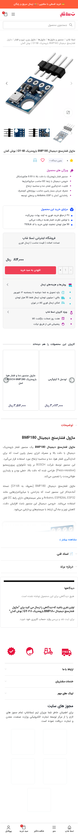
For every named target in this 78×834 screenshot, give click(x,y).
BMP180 (29, 438)
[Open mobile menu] (13, 14)
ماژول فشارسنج (63, 438)
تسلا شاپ (70, 39)
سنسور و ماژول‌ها (56, 39)
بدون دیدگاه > (55, 160)
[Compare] (35, 160)
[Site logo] (67, 14)
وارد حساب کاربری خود (38, 619)
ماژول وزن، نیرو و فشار (25, 39)
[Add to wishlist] (42, 160)
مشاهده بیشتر (69, 540)
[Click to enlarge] (68, 112)
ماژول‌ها (41, 39)
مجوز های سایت (60, 706)
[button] (72, 380)
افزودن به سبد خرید (30, 270)
